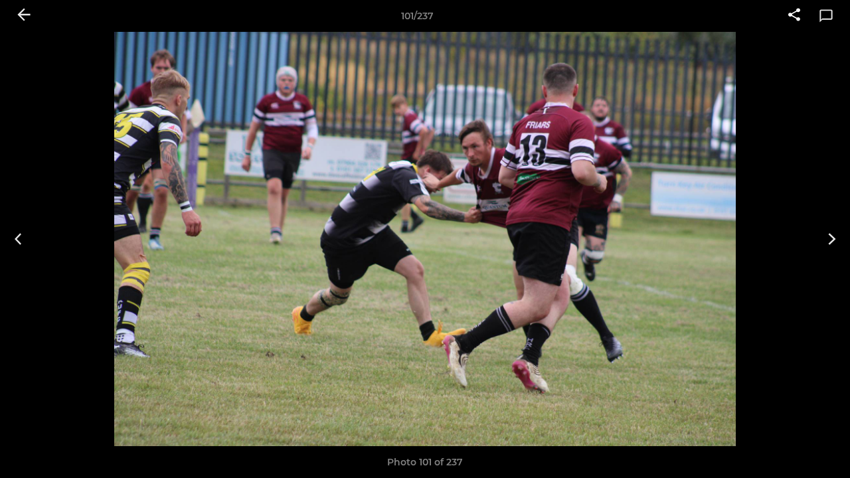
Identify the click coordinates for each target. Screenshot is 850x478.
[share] (794, 16)
